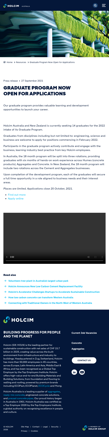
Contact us (84, 360)
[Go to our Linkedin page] (75, 372)
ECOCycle (44, 385)
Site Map (25, 427)
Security (54, 427)
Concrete (77, 343)
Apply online (16, 198)
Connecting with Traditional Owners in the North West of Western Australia (50, 303)
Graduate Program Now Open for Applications (52, 62)
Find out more (17, 194)
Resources (21, 62)
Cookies (34, 431)
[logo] (11, 6)
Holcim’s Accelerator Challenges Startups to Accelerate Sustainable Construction (54, 291)
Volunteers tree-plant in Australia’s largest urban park (38, 280)
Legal (45, 427)
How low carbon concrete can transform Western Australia (40, 297)
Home (9, 62)
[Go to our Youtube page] (82, 372)
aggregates (54, 391)
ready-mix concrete (14, 394)
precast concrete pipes (20, 398)
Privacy (24, 431)
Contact (35, 427)
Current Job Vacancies (84, 332)
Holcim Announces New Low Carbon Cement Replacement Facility (45, 286)
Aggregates (78, 348)
